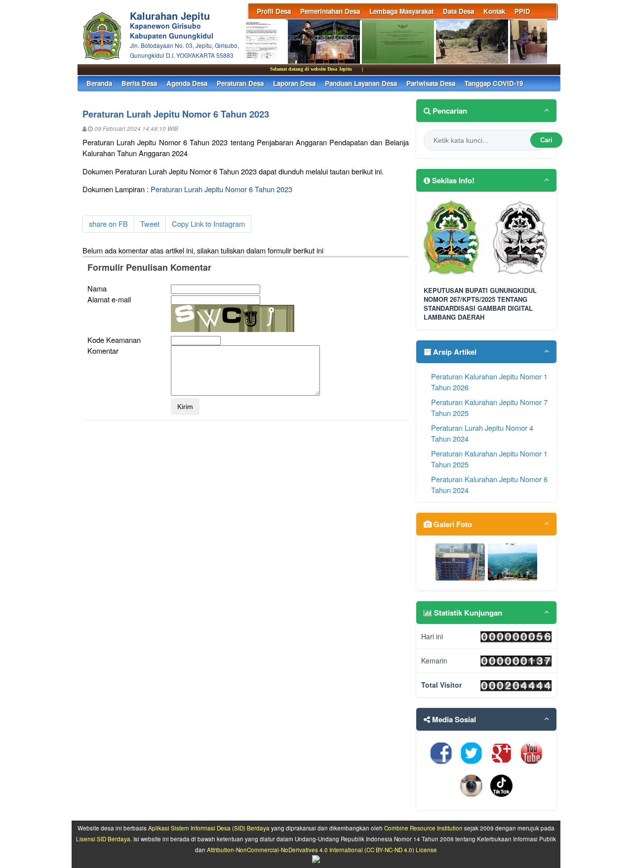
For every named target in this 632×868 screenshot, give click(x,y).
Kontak (494, 11)
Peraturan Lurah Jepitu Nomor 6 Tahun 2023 (221, 189)
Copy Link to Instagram (208, 223)
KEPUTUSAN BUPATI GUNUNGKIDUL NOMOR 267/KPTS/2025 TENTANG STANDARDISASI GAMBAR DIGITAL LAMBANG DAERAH (480, 304)
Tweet (149, 223)
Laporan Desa (294, 83)
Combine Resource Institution (423, 828)
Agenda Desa (186, 83)
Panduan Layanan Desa (361, 83)
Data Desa (458, 11)
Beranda (99, 83)
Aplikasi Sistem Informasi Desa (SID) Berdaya (209, 828)
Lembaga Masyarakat (401, 11)
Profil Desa (274, 11)
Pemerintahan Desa (330, 11)
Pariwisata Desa (430, 83)
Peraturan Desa (240, 83)
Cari (546, 140)
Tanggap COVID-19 (494, 83)
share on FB (108, 223)
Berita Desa (139, 83)
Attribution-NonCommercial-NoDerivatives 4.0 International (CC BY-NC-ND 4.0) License (322, 850)
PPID (522, 11)
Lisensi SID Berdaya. (104, 839)
